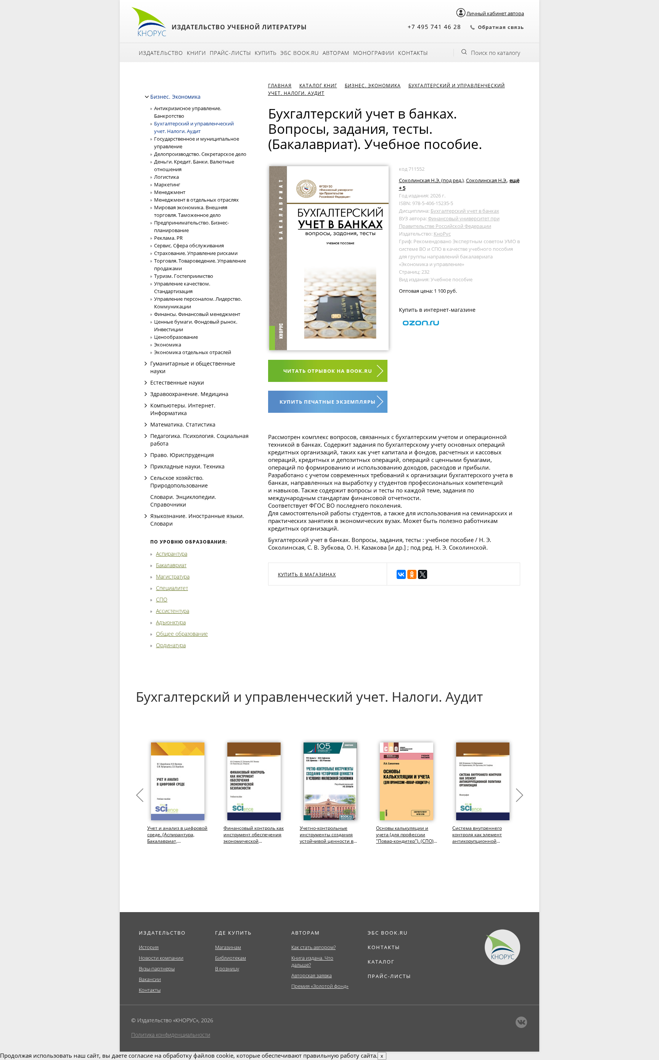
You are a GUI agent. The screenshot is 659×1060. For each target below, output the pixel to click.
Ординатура (171, 645)
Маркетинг (167, 184)
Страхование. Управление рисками (196, 253)
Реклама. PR (168, 237)
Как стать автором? (313, 947)
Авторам (336, 52)
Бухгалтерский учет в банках (465, 210)
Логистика (166, 176)
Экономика (167, 344)
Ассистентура (172, 610)
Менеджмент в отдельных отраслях (196, 199)
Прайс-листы (230, 52)
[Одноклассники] (411, 574)
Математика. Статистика (182, 424)
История (149, 947)
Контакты (413, 52)
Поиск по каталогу (495, 52)
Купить (265, 52)
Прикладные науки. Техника (187, 466)
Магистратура (173, 576)
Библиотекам (230, 957)
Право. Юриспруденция (182, 455)
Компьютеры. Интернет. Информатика (182, 409)
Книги (196, 52)
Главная (280, 85)
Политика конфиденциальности (170, 1034)
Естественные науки (177, 382)
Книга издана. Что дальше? (312, 961)
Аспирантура (171, 553)
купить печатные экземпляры (328, 401)
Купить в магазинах (307, 574)
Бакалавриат (171, 565)
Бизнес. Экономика (175, 96)
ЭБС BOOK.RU (388, 932)
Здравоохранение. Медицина (189, 394)
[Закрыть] (147, 96)
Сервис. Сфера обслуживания (189, 245)
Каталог (381, 961)
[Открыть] (146, 363)
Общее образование (182, 633)
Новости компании (161, 957)
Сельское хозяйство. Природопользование (179, 481)
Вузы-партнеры (157, 968)
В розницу (227, 968)
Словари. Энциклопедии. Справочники (183, 500)
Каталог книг (318, 85)
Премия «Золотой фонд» (320, 986)
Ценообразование (176, 337)
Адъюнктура (171, 622)
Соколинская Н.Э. (486, 180)
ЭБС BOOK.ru (299, 52)
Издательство (161, 52)
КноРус (442, 233)
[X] (422, 574)
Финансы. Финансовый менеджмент (197, 314)
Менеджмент (169, 192)
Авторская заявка (311, 975)
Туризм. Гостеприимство (183, 276)
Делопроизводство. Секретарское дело (200, 154)
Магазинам (228, 947)
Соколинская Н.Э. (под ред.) (431, 180)
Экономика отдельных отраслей (192, 352)
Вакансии (150, 979)
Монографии (373, 52)
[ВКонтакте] (401, 574)
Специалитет (172, 588)
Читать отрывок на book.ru (327, 370)
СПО (161, 599)
